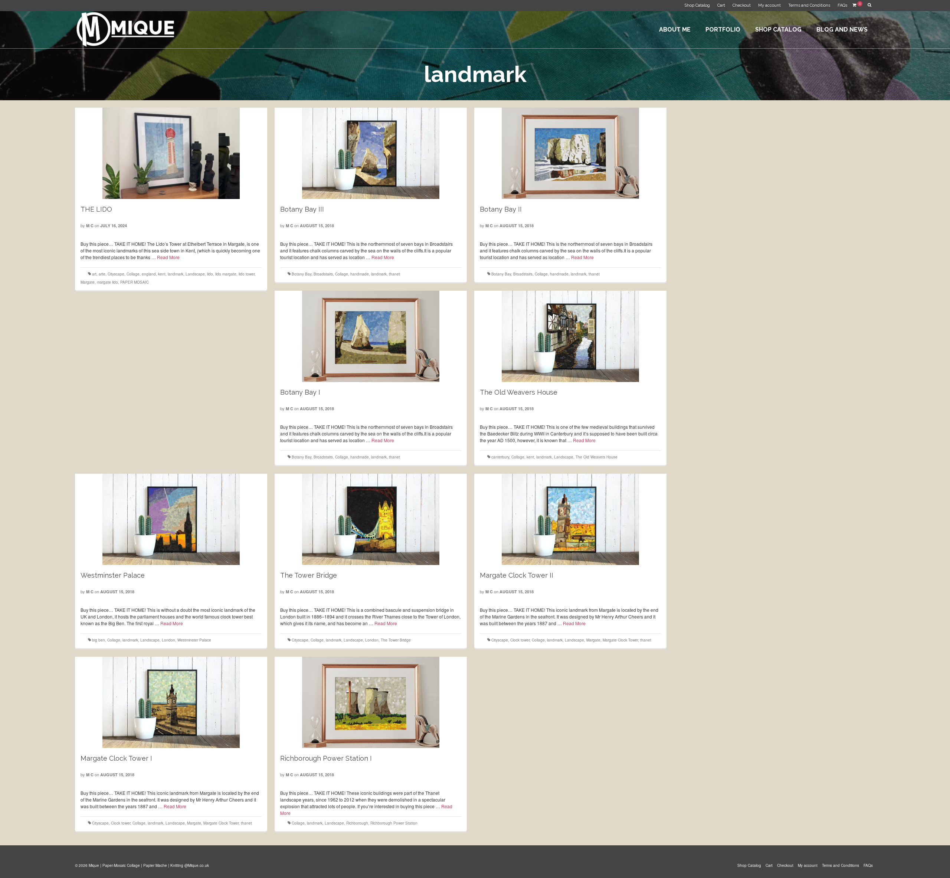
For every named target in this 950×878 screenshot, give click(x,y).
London (168, 640)
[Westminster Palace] (171, 519)
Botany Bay (301, 274)
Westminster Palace (194, 640)
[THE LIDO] (171, 153)
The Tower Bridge (396, 640)
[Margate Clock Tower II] (570, 519)
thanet (394, 274)
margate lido (107, 282)
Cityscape (116, 274)
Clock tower (520, 640)
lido (210, 274)
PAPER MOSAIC (134, 282)
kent (162, 274)
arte (102, 274)
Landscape (195, 274)
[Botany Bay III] (371, 153)
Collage (133, 274)
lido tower (247, 274)
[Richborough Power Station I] (371, 702)
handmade (359, 274)
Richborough (357, 823)
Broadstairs (323, 274)
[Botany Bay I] (371, 336)
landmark (175, 274)
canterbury (500, 457)
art (94, 274)
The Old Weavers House (597, 457)
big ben (98, 640)
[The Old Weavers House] (570, 336)
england (149, 274)
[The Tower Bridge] (371, 519)
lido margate (225, 274)
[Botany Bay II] (570, 153)
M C (90, 225)
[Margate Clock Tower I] (171, 702)
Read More (168, 257)
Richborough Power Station (393, 823)
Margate (88, 282)
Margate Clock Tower (620, 640)
